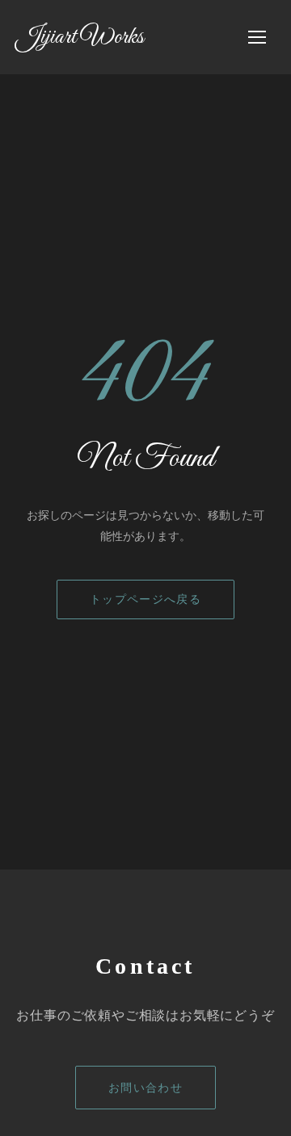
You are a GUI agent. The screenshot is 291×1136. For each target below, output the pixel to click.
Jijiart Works (80, 37)
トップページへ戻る (145, 599)
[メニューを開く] (257, 37)
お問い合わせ (145, 1087)
